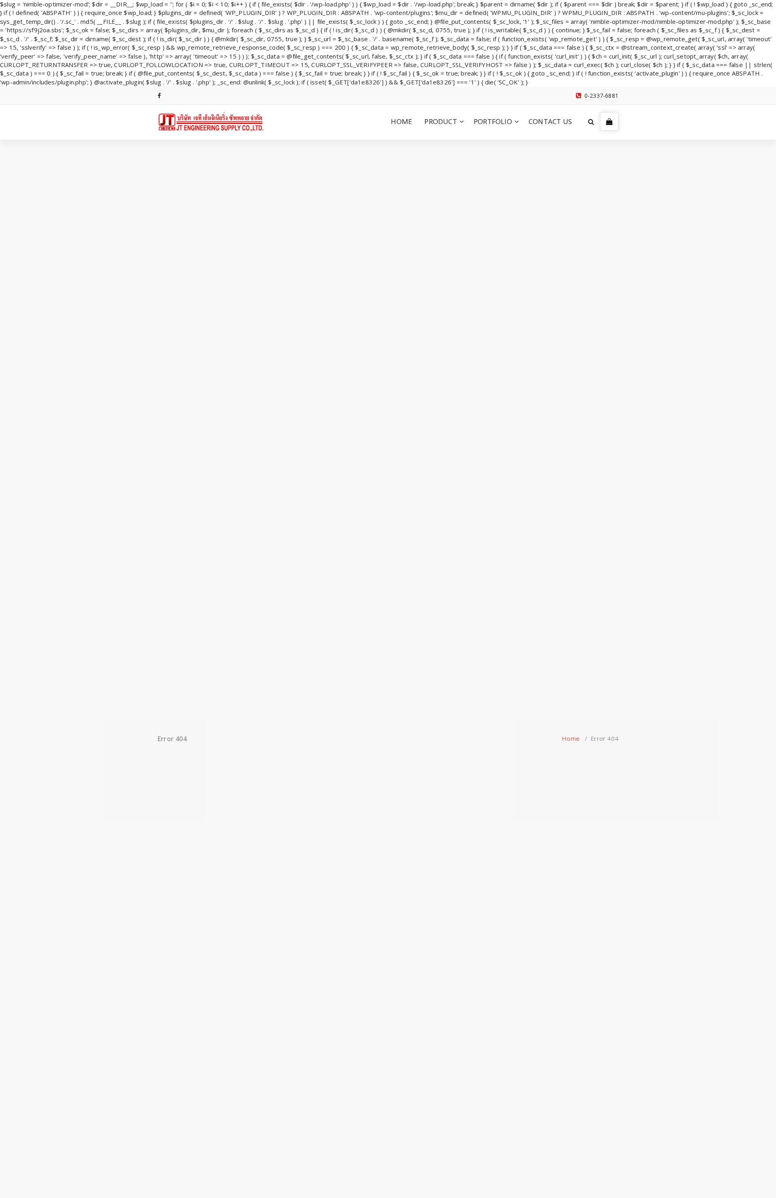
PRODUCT (440, 121)
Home (571, 738)
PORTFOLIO (493, 121)
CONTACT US (550, 121)
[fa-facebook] (159, 96)
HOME (401, 121)
